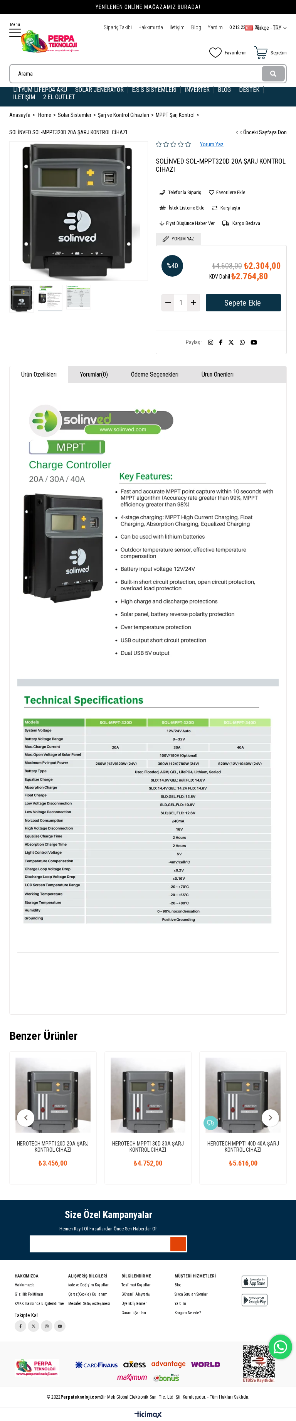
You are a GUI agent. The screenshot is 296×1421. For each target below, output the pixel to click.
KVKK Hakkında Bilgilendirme (39, 1303)
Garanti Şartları (133, 1313)
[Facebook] (20, 1326)
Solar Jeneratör (99, 89)
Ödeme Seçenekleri (154, 374)
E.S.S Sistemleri (154, 89)
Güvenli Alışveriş (135, 1294)
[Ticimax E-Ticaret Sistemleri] (148, 1415)
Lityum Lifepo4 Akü (40, 89)
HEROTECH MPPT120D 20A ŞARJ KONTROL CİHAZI (53, 1147)
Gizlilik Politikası (29, 1294)
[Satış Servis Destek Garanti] (37, 1368)
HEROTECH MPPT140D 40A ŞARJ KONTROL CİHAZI (243, 1147)
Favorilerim (236, 53)
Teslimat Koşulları (136, 1285)
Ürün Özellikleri (39, 374)
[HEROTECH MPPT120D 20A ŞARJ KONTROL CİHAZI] (53, 1095)
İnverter (197, 89)
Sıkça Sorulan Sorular (191, 1294)
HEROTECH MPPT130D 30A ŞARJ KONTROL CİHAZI (148, 1147)
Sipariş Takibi (118, 27)
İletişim (177, 27)
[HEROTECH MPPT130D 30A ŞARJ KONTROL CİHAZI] (148, 1095)
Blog (196, 27)
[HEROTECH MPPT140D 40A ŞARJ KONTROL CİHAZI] (243, 1095)
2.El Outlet (60, 97)
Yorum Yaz (212, 144)
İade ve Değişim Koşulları (88, 1285)
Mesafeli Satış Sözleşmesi (89, 1303)
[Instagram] (46, 1326)
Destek (249, 89)
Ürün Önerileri (218, 374)
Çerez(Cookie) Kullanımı (88, 1294)
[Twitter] (33, 1326)
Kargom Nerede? (188, 1313)
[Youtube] (60, 1326)
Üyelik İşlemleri (134, 1303)
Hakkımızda (150, 27)
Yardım (215, 27)
